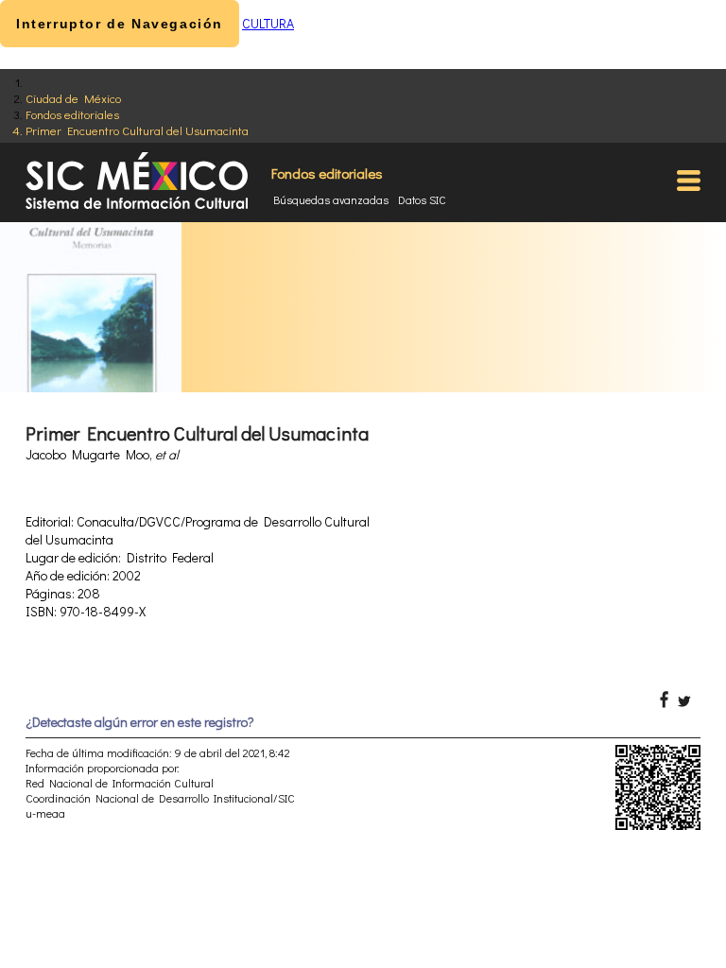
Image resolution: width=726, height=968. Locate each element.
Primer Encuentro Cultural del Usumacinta (137, 130)
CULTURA (268, 23)
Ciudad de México (73, 98)
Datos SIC (422, 199)
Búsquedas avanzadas (331, 199)
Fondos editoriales (72, 114)
